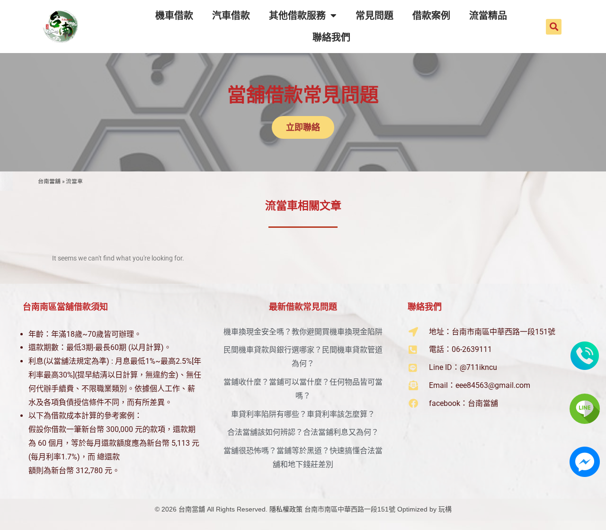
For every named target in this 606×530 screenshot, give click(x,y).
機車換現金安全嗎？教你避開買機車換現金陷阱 (303, 331)
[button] (553, 27)
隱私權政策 (286, 509)
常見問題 (374, 15)
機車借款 (174, 15)
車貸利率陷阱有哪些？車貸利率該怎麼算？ (303, 414)
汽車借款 (231, 15)
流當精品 (488, 15)
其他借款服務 (297, 15)
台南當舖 (49, 181)
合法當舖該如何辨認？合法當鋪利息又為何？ (303, 432)
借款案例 (431, 15)
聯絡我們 (331, 37)
